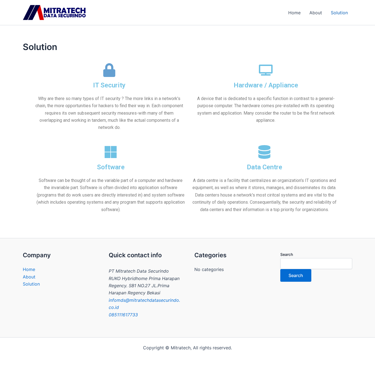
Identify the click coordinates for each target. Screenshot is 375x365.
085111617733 (123, 314)
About (315, 12)
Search (286, 254)
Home (294, 12)
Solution (339, 12)
